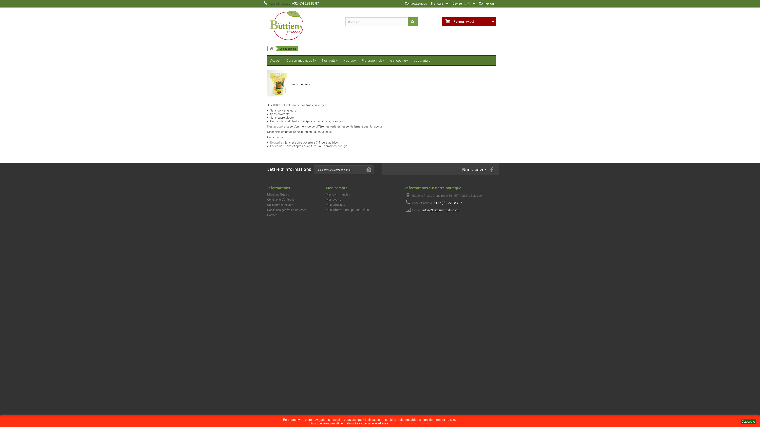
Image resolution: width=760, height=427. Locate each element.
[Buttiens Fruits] (303, 25)
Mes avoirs (333, 199)
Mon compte (337, 187)
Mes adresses (335, 205)
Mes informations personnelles (347, 210)
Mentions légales (278, 194)
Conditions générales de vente (286, 210)
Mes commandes (338, 194)
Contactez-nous (416, 3)
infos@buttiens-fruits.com (440, 210)
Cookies (272, 215)
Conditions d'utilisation (281, 199)
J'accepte (748, 421)
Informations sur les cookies (409, 423)
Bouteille (276, 142)
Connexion (486, 3)
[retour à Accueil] (271, 48)
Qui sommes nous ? (280, 205)
